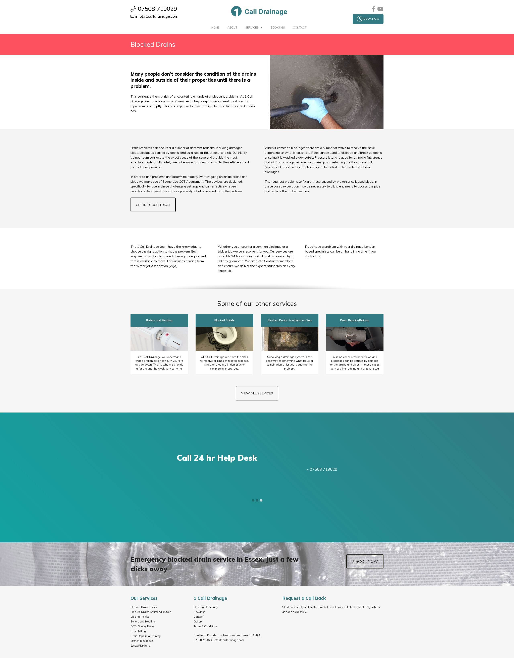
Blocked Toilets (140, 616)
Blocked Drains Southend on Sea (151, 611)
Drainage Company (206, 607)
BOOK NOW (371, 18)
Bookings (278, 27)
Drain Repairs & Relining (146, 636)
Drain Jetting (138, 631)
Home (215, 27)
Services (252, 27)
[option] (257, 462)
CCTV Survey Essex (142, 626)
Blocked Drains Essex (144, 607)
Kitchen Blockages (142, 640)
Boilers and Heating (143, 621)
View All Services (257, 393)
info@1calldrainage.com (229, 640)
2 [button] (257, 500)
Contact (300, 27)
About (232, 27)
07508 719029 (203, 640)
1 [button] (253, 500)
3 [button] (261, 500)
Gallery (198, 621)
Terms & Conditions (205, 626)
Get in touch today (153, 205)
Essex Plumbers (140, 645)
